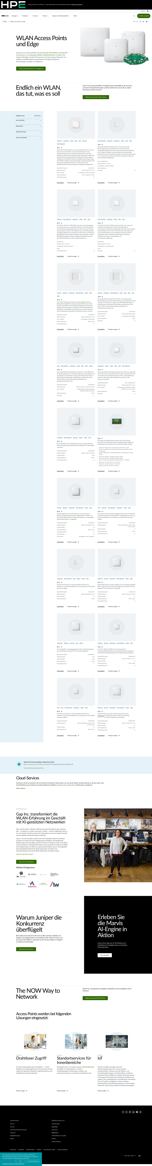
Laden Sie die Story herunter (24, 854)
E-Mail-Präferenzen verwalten (59, 1135)
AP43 (58, 511)
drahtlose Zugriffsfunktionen (45, 55)
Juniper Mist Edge (22, 57)
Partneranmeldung (56, 1141)
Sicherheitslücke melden (49, 1149)
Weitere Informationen (76, 4)
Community (54, 1129)
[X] (126, 1112)
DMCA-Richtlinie (30, 1149)
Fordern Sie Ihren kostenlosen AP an (34, 768)
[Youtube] (137, 1112)
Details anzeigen (20, 1090)
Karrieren (12, 1126)
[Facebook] (123, 1112)
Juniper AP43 (81, 304)
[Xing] (140, 1112)
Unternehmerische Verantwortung (18, 1129)
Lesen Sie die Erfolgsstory (26, 862)
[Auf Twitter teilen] (140, 22)
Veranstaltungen (56, 1123)
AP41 (99, 582)
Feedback (39, 1149)
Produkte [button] (24, 16)
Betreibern (69, 309)
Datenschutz (13, 1149)
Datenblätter (60, 182)
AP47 (58, 147)
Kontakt (12, 1138)
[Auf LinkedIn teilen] (143, 22)
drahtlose (73, 785)
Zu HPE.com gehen (143, 16)
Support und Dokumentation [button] (60, 16)
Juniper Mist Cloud (113, 373)
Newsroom (13, 1132)
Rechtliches (21, 1149)
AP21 (58, 441)
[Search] (134, 16)
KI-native (19, 1067)
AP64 (99, 369)
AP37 (58, 223)
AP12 (58, 582)
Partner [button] (45, 16)
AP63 (99, 647)
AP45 (58, 299)
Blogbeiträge (55, 1126)
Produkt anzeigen (72, 182)
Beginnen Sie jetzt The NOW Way (95, 998)
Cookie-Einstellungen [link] (62, 1149)
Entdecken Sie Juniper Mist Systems (95, 97)
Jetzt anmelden (104, 955)
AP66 (99, 144)
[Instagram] (130, 1112)
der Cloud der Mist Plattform (48, 53)
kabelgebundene (62, 785)
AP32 (58, 711)
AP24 (58, 369)
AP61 (99, 711)
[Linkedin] (133, 1112)
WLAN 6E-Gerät (124, 302)
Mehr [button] (75, 16)
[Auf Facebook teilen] (137, 22)
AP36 (99, 223)
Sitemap (54, 1138)
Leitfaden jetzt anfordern (26, 949)
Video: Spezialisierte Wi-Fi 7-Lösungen (30, 68)
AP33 (99, 511)
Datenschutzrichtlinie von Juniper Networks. (13, 1163)
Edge (99, 438)
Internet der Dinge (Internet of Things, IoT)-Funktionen (71, 517)
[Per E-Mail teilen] (146, 22)
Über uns (12, 1123)
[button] (143, 11)
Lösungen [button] (14, 16)
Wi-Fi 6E (82, 307)
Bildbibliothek (55, 1132)
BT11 (58, 647)
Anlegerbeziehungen (15, 1135)
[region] (43, 877)
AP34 (99, 296)
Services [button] (35, 16)
